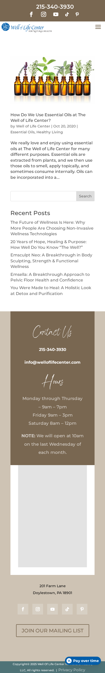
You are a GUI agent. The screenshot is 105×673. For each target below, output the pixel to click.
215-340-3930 (52, 349)
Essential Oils (22, 132)
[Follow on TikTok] (67, 14)
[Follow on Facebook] (31, 14)
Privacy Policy (71, 669)
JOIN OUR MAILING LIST (53, 631)
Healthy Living (49, 132)
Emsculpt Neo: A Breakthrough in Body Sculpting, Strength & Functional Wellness (51, 261)
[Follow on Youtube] (56, 14)
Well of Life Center (33, 126)
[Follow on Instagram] (43, 14)
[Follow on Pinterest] (77, 14)
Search (85, 196)
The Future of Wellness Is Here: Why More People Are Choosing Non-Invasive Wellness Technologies (52, 228)
